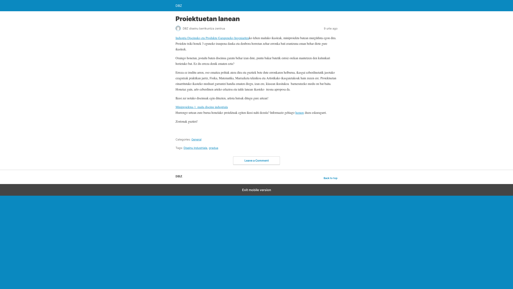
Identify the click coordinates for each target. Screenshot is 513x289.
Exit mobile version (256, 190)
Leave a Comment (256, 160)
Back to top (330, 178)
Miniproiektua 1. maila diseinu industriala (202, 107)
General (196, 139)
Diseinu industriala (195, 148)
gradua (213, 148)
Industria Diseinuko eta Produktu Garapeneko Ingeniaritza (212, 38)
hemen (299, 112)
